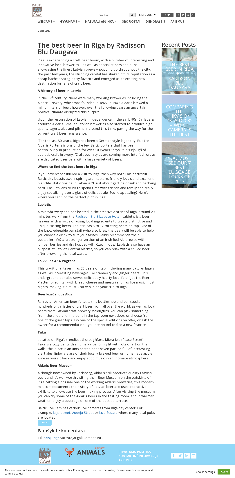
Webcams (45, 21)
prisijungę (51, 438)
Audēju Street (83, 412)
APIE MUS (177, 21)
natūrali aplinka (99, 21)
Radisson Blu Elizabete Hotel (97, 216)
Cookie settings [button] (205, 471)
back (44, 422)
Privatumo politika (135, 452)
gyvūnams (69, 21)
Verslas (44, 31)
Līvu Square (108, 412)
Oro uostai (131, 21)
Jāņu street (61, 412)
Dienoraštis (155, 21)
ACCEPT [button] (224, 471)
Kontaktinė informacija (138, 456)
